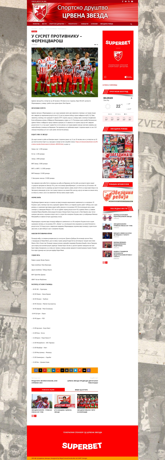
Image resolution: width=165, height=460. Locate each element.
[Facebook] (122, 1)
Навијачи (84, 24)
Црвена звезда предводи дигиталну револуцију (82, 382)
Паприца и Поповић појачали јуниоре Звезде (123, 215)
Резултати (72, 24)
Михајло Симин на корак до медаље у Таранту (123, 234)
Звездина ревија (106, 24)
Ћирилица (113, 85)
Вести (44, 24)
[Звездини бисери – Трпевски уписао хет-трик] (42, 401)
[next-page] (35, 416)
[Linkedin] (53, 370)
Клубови (94, 24)
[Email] (62, 370)
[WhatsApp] (49, 370)
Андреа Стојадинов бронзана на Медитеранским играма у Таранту (123, 254)
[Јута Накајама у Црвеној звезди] (64, 401)
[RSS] (128, 1)
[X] (40, 370)
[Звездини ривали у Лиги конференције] (87, 401)
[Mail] (125, 1)
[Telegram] (75, 370)
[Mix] (80, 370)
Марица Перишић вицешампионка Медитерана (120, 244)
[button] (131, 24)
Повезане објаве (48, 390)
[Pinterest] (45, 370)
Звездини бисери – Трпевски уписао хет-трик (123, 225)
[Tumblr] (71, 370)
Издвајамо (58, 407)
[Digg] (84, 370)
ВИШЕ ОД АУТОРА (81, 390)
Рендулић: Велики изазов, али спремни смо (44, 382)
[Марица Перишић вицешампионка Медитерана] (107, 244)
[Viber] (89, 370)
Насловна (34, 28)
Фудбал (41, 28)
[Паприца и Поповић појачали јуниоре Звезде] (107, 217)
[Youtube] (132, 1)
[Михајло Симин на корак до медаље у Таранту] (107, 235)
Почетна (36, 24)
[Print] (67, 370)
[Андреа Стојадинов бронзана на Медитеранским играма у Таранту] (107, 254)
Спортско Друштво (56, 24)
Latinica (105, 85)
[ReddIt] (58, 370)
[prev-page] (33, 416)
